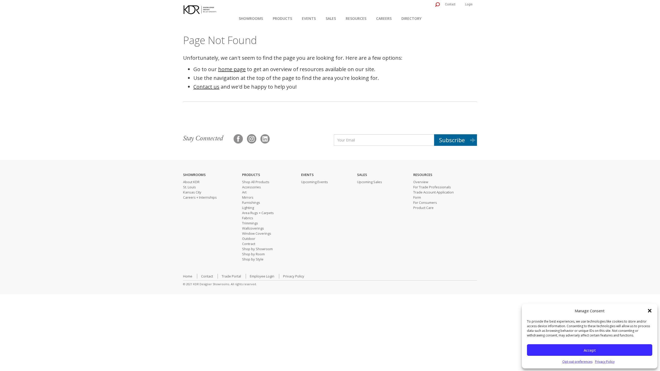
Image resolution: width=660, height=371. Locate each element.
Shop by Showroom (257, 249)
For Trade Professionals (432, 187)
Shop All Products (255, 182)
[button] (649, 310)
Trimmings (250, 223)
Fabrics (247, 218)
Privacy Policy (605, 361)
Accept (590, 350)
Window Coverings (256, 233)
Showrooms (251, 18)
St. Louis (189, 187)
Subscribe (452, 140)
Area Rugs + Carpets (258, 212)
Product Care (423, 207)
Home (187, 276)
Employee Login (262, 276)
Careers (384, 18)
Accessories (251, 187)
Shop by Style (252, 259)
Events (309, 18)
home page (232, 69)
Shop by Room (253, 254)
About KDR (191, 182)
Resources (356, 18)
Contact (450, 4)
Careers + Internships (200, 197)
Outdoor (248, 238)
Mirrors (247, 197)
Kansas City (192, 192)
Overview (420, 182)
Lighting (248, 207)
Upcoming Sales (369, 182)
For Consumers (425, 202)
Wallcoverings (253, 228)
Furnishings (251, 202)
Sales (331, 18)
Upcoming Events (314, 182)
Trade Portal (231, 276)
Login (469, 4)
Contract (248, 243)
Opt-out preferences (577, 361)
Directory (411, 18)
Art (244, 192)
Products (282, 18)
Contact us (206, 86)
